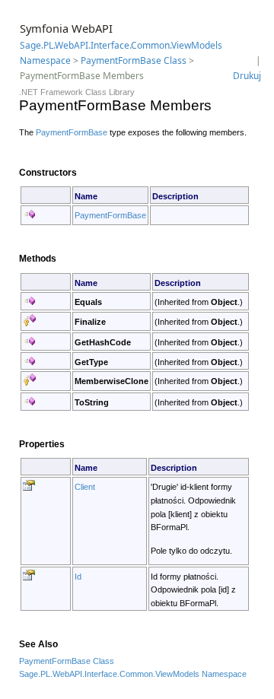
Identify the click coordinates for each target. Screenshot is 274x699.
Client (85, 486)
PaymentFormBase (71, 132)
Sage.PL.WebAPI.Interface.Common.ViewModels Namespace (133, 673)
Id (78, 576)
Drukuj (247, 75)
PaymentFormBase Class (133, 60)
